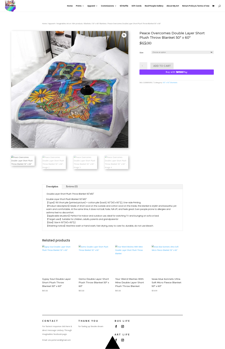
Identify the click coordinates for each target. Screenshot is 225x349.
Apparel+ (51, 23)
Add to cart (162, 66)
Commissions (107, 6)
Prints (79, 6)
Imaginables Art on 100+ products (70, 23)
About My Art (173, 6)
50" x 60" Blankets (99, 23)
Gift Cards (137, 6)
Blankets (87, 23)
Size (141, 52)
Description (52, 186)
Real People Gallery (154, 6)
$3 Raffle (124, 6)
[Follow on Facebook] (116, 326)
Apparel (91, 6)
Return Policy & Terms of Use (195, 6)
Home (70, 6)
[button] (124, 35)
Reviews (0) (71, 186)
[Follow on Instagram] (122, 326)
